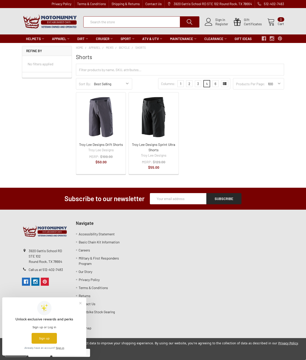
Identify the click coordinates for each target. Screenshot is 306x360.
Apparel (59, 39)
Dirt (81, 39)
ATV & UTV (150, 39)
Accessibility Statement (97, 234)
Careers (84, 250)
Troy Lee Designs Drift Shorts (101, 144)
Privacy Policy (61, 4)
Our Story (85, 271)
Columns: (168, 83)
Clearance (213, 39)
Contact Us (153, 4)
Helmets (33, 39)
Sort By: (85, 84)
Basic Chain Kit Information (99, 242)
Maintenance (181, 39)
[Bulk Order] (224, 83)
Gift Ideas (243, 39)
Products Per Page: (250, 84)
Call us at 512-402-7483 (46, 269)
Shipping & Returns (126, 4)
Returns (85, 296)
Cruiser (102, 39)
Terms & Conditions (91, 4)
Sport (126, 39)
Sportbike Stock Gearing (97, 312)
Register (221, 24)
